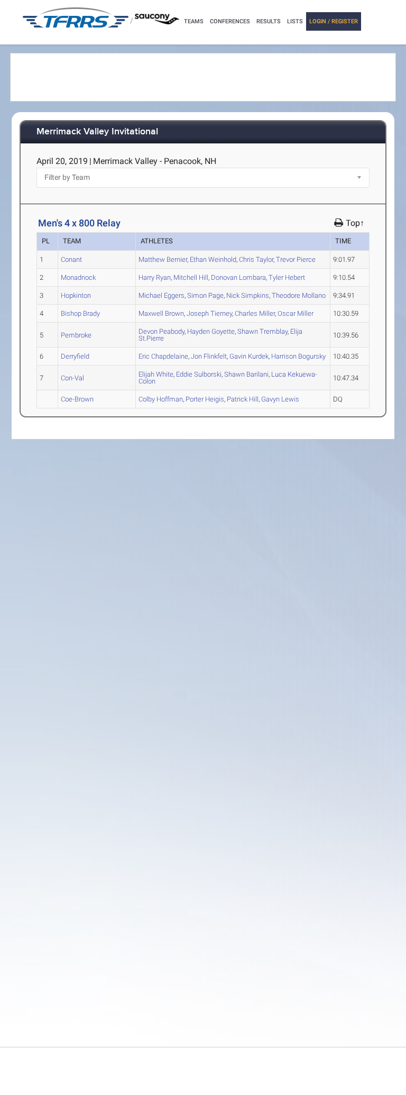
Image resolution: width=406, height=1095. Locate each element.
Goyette (211, 331)
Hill (190, 277)
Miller (255, 313)
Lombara (238, 277)
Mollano (299, 295)
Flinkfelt (209, 356)
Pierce (296, 259)
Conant (71, 259)
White (156, 374)
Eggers (161, 295)
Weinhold (213, 259)
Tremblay (262, 331)
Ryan (155, 277)
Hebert (287, 277)
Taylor (256, 259)
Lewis (280, 399)
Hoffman (161, 399)
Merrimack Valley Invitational (97, 132)
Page (205, 295)
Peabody (161, 331)
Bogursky (298, 356)
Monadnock (78, 277)
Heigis (205, 399)
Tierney (209, 313)
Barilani (246, 374)
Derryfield (75, 356)
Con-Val (72, 378)
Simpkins (247, 295)
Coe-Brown (77, 399)
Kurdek (249, 356)
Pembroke (76, 335)
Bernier (163, 259)
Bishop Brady (80, 313)
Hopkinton (76, 295)
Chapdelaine (163, 356)
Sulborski (199, 374)
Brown (161, 313)
